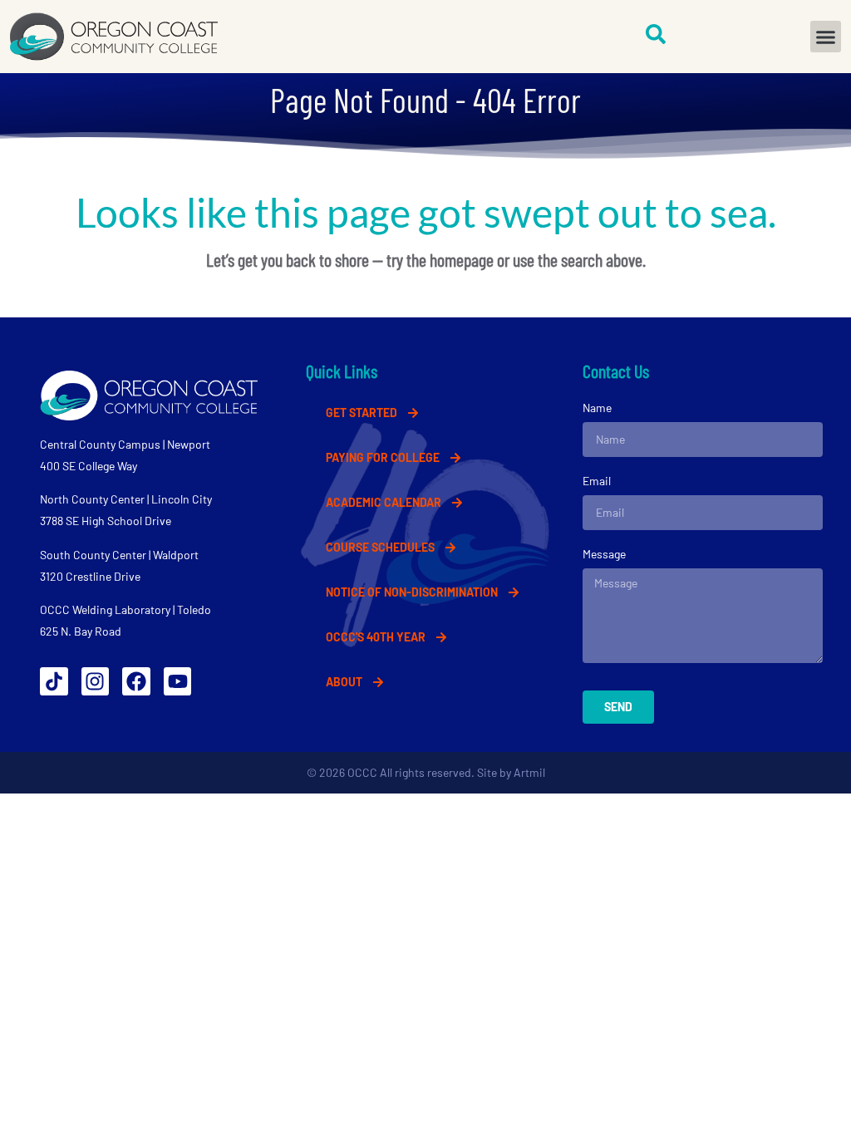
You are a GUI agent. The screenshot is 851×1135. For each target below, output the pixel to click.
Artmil (529, 772)
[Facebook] (136, 681)
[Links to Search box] (656, 34)
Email (597, 481)
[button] (826, 36)
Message (604, 554)
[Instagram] (95, 681)
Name (597, 407)
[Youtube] (178, 681)
